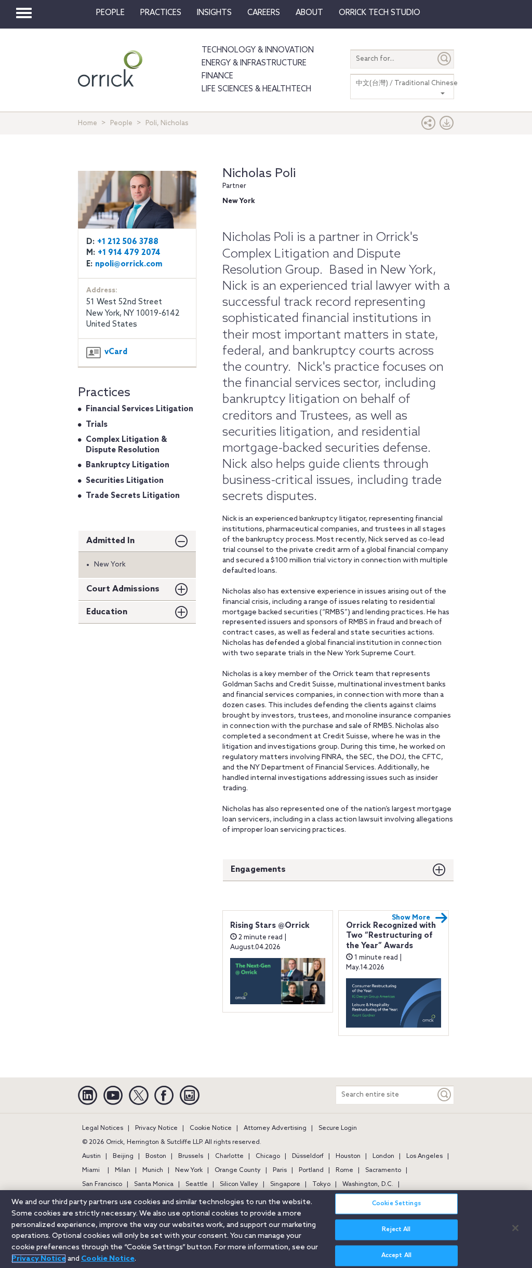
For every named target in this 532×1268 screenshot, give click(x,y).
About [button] (309, 13)
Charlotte (229, 1156)
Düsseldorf (308, 1156)
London (383, 1156)
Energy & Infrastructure (254, 63)
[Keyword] (444, 1094)
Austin (91, 1156)
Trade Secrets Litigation (133, 496)
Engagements (258, 869)
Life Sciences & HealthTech (256, 89)
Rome (344, 1170)
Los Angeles (424, 1156)
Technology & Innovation (258, 50)
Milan (122, 1170)
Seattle (196, 1184)
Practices (160, 13)
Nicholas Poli (259, 173)
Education (106, 612)
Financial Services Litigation (139, 409)
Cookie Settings (396, 1203)
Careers (263, 13)
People (110, 13)
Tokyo (321, 1184)
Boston (155, 1156)
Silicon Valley (239, 1184)
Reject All (396, 1229)
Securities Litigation (125, 480)
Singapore (285, 1184)
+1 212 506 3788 (127, 242)
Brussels (190, 1156)
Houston (348, 1156)
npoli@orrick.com (129, 264)
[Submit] (444, 59)
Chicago (268, 1156)
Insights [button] (214, 13)
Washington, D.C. (367, 1184)
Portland (311, 1170)
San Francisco (102, 1184)
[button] (428, 125)
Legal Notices (102, 1128)
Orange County (238, 1170)
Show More (411, 918)
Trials (97, 424)
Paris (280, 1170)
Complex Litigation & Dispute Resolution (126, 445)
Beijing (123, 1156)
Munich (152, 1170)
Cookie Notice (211, 1128)
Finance (217, 76)
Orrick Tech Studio (379, 13)
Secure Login (337, 1128)
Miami (91, 1170)
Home (87, 123)
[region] (266, 1229)
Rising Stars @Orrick (270, 925)
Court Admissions (122, 589)
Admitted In (110, 541)
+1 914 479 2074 (129, 253)
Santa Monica (154, 1184)
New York (189, 1170)
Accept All (396, 1255)
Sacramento (383, 1170)
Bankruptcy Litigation (127, 465)
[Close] (515, 1228)
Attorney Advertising (275, 1128)
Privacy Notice (156, 1128)
